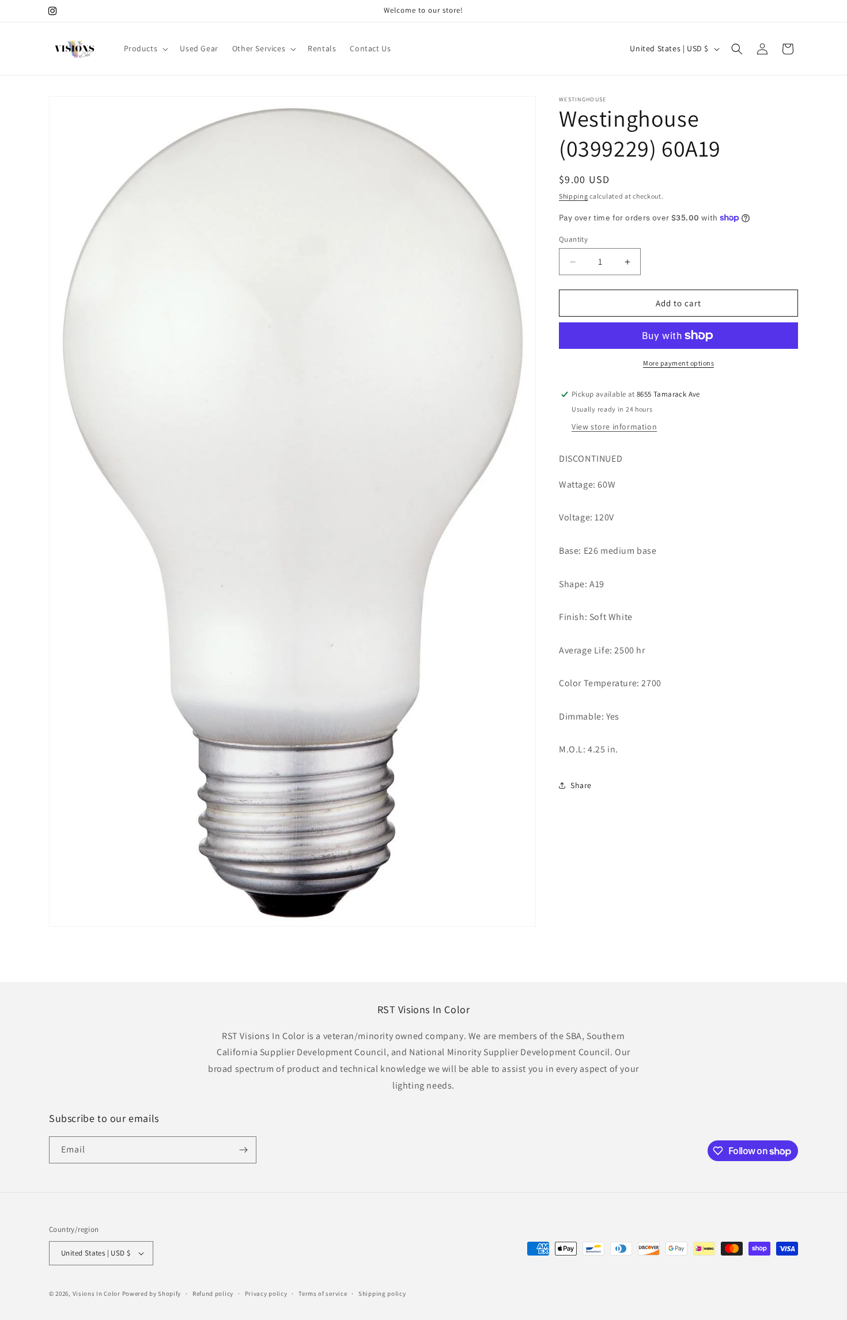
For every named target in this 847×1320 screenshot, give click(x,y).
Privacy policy (266, 1293)
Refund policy (212, 1293)
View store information (614, 426)
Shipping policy (382, 1293)
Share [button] (581, 785)
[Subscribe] (243, 1149)
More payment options (678, 363)
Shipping (573, 196)
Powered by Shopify (151, 1293)
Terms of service (322, 1293)
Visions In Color (96, 1293)
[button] (145, 48)
